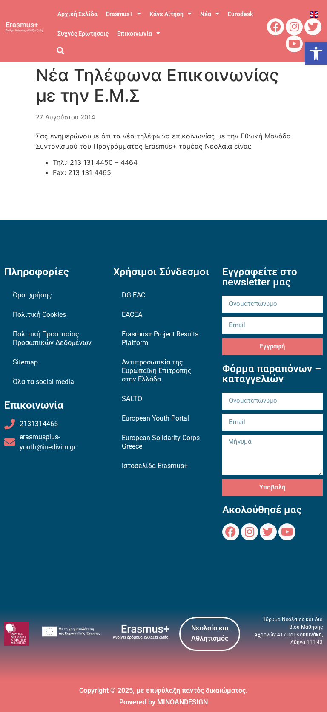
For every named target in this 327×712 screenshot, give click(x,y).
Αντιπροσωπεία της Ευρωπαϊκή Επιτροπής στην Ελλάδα (157, 370)
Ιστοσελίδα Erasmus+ (155, 466)
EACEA (132, 315)
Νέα (205, 14)
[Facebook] (275, 26)
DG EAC (133, 295)
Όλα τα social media (43, 382)
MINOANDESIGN (182, 702)
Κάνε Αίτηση (166, 14)
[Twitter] (312, 26)
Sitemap (25, 362)
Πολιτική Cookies (39, 315)
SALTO (132, 399)
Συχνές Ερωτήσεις (83, 33)
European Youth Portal (155, 418)
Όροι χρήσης (32, 295)
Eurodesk (240, 14)
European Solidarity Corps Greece (161, 442)
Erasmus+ (119, 14)
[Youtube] (294, 43)
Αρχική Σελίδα (77, 14)
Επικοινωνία (134, 33)
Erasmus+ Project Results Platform (160, 338)
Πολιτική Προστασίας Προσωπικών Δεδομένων (52, 338)
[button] (316, 53)
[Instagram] (294, 26)
